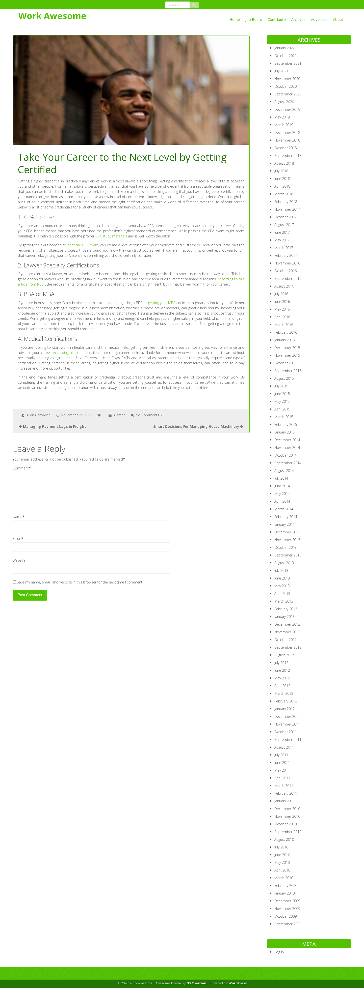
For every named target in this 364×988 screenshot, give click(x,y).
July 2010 (281, 847)
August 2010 (284, 839)
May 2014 (282, 493)
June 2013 (282, 578)
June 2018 (282, 178)
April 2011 (282, 778)
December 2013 (287, 532)
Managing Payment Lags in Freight (54, 426)
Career (119, 415)
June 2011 (282, 762)
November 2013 (287, 539)
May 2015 (282, 401)
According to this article (72, 352)
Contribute (277, 19)
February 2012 (285, 701)
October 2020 (285, 86)
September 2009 (287, 924)
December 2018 (287, 132)
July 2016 (281, 293)
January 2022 (284, 48)
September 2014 (287, 463)
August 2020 (284, 101)
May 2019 (282, 117)
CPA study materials (111, 236)
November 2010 (287, 816)
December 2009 (287, 901)
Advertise (319, 19)
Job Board (253, 19)
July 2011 (281, 755)
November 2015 (287, 355)
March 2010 (283, 877)
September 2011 (287, 739)
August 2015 (284, 378)
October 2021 (285, 55)
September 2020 (287, 94)
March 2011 (283, 785)
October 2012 (285, 639)
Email (17, 538)
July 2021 (281, 71)
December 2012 (287, 624)
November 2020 (287, 78)
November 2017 (287, 209)
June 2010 (282, 854)
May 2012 (282, 678)
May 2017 (282, 240)
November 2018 (287, 140)
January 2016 (284, 340)
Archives (298, 19)
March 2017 (283, 247)
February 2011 (285, 793)
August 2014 (284, 470)
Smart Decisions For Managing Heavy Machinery (196, 426)
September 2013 (287, 555)
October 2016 (285, 270)
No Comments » (148, 415)
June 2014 (282, 486)
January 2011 (284, 801)
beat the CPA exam (82, 245)
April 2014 (282, 501)
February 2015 (285, 424)
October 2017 (285, 217)
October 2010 (285, 824)
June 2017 (282, 232)
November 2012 (287, 632)
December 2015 (287, 347)
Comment (21, 468)
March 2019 (283, 124)
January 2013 (284, 616)
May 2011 (282, 770)
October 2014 (285, 455)
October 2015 (285, 363)
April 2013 (282, 593)
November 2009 (287, 908)
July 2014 (281, 478)
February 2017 (285, 255)
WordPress (238, 983)
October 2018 (285, 147)
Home (234, 19)
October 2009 (285, 916)
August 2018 (284, 163)
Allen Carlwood (38, 415)
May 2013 (282, 585)
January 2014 (284, 524)
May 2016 (282, 309)
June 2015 (282, 393)
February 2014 (285, 516)
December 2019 (287, 109)
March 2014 (283, 509)
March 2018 (283, 194)
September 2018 (287, 155)
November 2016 (287, 263)
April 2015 (282, 409)
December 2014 (287, 439)
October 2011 (285, 731)
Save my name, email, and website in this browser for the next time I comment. (80, 582)
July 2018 (281, 171)
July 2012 (281, 662)
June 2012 (282, 670)
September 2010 (287, 831)
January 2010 (284, 893)
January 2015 (284, 432)
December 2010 (287, 808)
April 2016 (282, 317)
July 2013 (281, 570)
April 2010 (282, 870)
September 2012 (287, 647)
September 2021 (287, 63)
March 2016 (283, 324)
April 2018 (282, 186)
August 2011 (284, 747)
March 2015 (283, 416)
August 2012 (284, 655)
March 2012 (283, 693)
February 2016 (285, 332)
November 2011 (287, 724)
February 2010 (285, 885)
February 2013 (285, 609)
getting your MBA (161, 302)
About (338, 19)
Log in (279, 952)
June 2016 (282, 301)
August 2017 (284, 224)
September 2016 (287, 278)
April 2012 (282, 685)
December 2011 (287, 716)
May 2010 (282, 862)
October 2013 (285, 547)
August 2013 (284, 562)
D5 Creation (196, 983)
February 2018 (285, 201)
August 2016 (284, 286)
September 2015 (287, 370)
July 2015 (281, 386)
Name (17, 516)
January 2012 (284, 708)
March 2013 (283, 601)
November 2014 (287, 447)
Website (19, 560)
